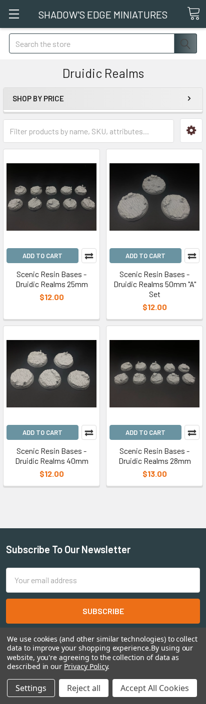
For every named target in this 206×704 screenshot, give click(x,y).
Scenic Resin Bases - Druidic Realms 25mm (52, 279)
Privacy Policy (86, 666)
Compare (89, 255)
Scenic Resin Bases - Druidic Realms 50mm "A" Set (155, 284)
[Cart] (193, 13)
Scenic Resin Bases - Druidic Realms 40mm (51, 455)
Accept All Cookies (154, 688)
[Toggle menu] (14, 13)
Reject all (83, 688)
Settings (31, 688)
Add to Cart (42, 256)
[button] (191, 130)
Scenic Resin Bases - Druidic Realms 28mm (154, 455)
